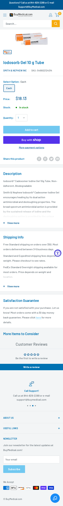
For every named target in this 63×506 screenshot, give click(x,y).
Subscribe (14, 469)
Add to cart (31, 129)
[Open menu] (4, 15)
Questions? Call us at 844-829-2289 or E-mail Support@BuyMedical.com (31, 4)
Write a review (31, 366)
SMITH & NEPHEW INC (15, 70)
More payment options (31, 147)
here (39, 317)
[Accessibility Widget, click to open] (57, 253)
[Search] (56, 23)
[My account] (50, 15)
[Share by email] (57, 158)
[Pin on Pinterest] (45, 158)
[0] (57, 15)
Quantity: (8, 117)
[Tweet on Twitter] (51, 158)
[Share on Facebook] (39, 158)
